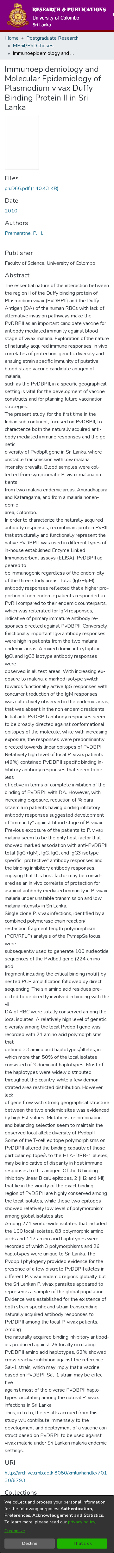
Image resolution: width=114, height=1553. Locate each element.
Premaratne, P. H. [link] (24, 233)
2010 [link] (11, 210)
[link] (32, 188)
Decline (29, 1543)
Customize (14, 1531)
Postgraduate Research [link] (52, 38)
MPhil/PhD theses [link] (33, 45)
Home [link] (12, 38)
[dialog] (57, 1524)
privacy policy (81, 1522)
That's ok (82, 1543)
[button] (56, 15)
